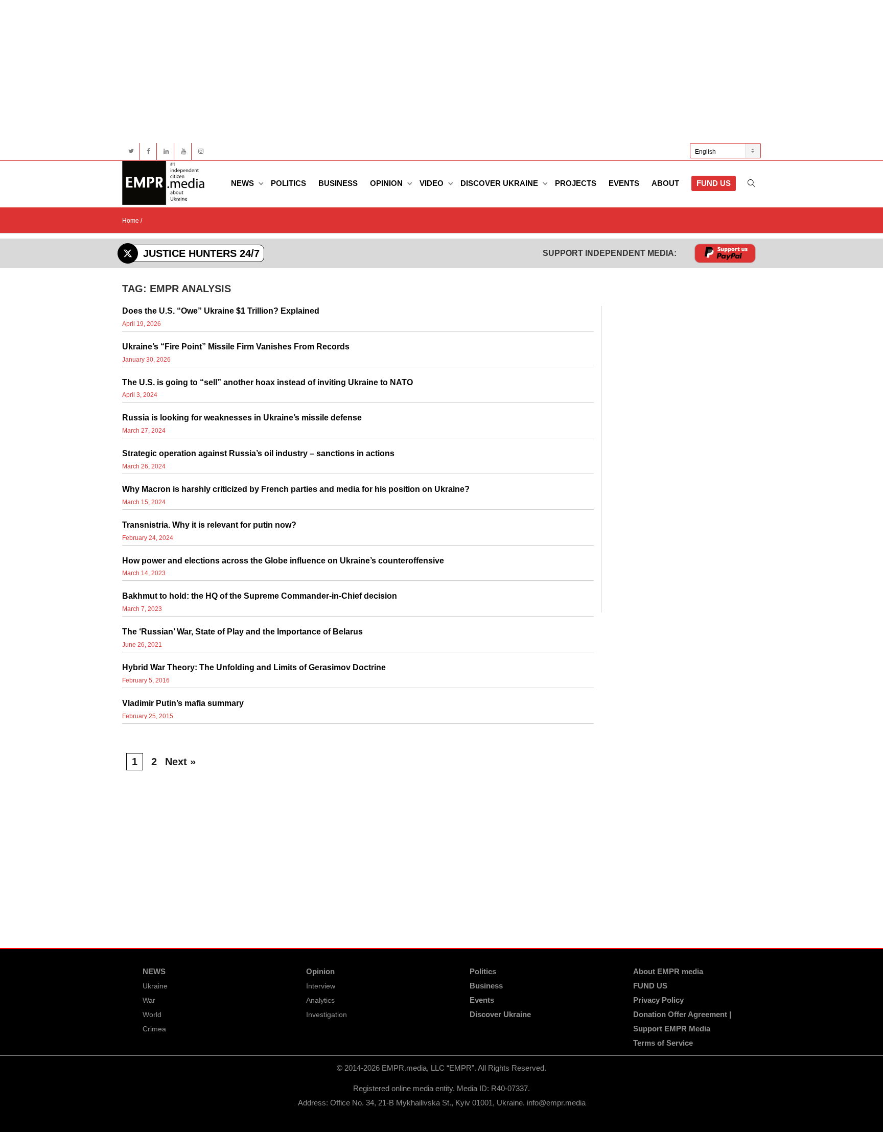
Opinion (387, 183)
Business (338, 183)
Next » (180, 761)
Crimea (154, 1029)
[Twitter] (131, 151)
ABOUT (665, 183)
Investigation (326, 1014)
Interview (320, 986)
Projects (575, 183)
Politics (288, 183)
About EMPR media (668, 971)
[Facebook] (148, 151)
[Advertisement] (428, 71)
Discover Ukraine (500, 183)
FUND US (713, 183)
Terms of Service (663, 1043)
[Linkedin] (165, 151)
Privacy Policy (658, 1000)
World (152, 1014)
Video (433, 183)
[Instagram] (200, 151)
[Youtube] (183, 151)
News (243, 183)
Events (624, 183)
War (149, 1000)
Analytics (320, 1000)
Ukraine (155, 986)
